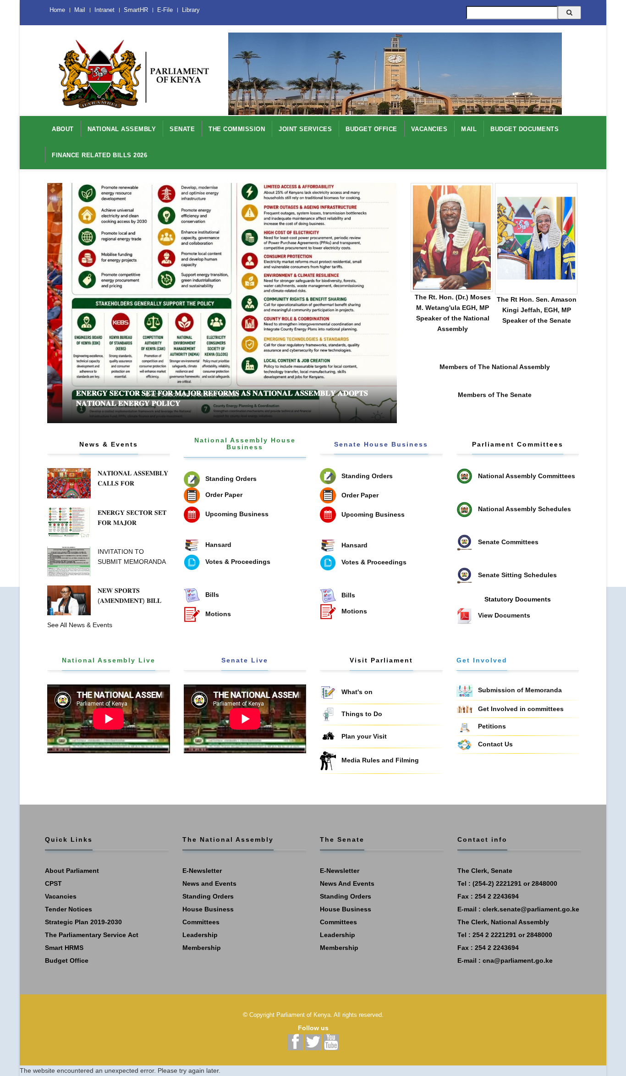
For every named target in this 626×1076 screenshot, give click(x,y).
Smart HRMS (64, 947)
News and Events (209, 883)
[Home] (129, 69)
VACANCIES (429, 129)
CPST (53, 883)
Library (191, 9)
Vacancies (61, 896)
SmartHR (136, 9)
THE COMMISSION (237, 129)
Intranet (104, 9)
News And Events (347, 883)
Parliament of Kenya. (304, 1014)
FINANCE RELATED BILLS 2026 (99, 155)
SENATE (182, 129)
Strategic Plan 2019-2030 (83, 922)
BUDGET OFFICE (371, 129)
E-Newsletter (202, 870)
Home (57, 9)
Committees (201, 922)
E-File (165, 9)
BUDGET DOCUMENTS (524, 129)
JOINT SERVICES (305, 129)
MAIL (469, 129)
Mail (79, 9)
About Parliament (72, 870)
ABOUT (63, 129)
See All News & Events (79, 625)
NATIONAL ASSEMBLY (122, 129)
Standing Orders (208, 896)
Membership (201, 947)
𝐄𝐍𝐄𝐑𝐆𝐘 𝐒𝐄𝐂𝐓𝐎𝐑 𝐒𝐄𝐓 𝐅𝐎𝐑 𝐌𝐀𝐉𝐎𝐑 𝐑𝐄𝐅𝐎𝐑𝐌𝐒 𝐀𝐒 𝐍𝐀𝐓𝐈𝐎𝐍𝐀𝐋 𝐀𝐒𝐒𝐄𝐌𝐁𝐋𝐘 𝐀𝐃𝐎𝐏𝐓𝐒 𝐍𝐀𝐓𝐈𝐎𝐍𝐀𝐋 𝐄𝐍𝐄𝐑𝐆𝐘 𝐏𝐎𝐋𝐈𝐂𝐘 (189, 398)
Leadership (200, 934)
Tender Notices (68, 909)
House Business (208, 909)
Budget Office (66, 960)
